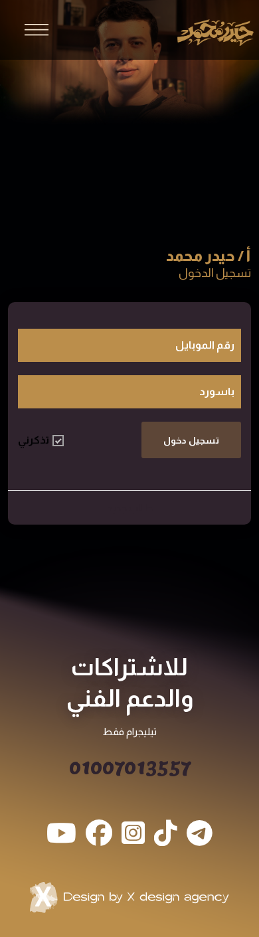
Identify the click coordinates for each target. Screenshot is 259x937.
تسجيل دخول (191, 440)
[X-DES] (129, 897)
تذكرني (33, 440)
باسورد (216, 391)
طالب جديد (130, 507)
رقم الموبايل (204, 345)
